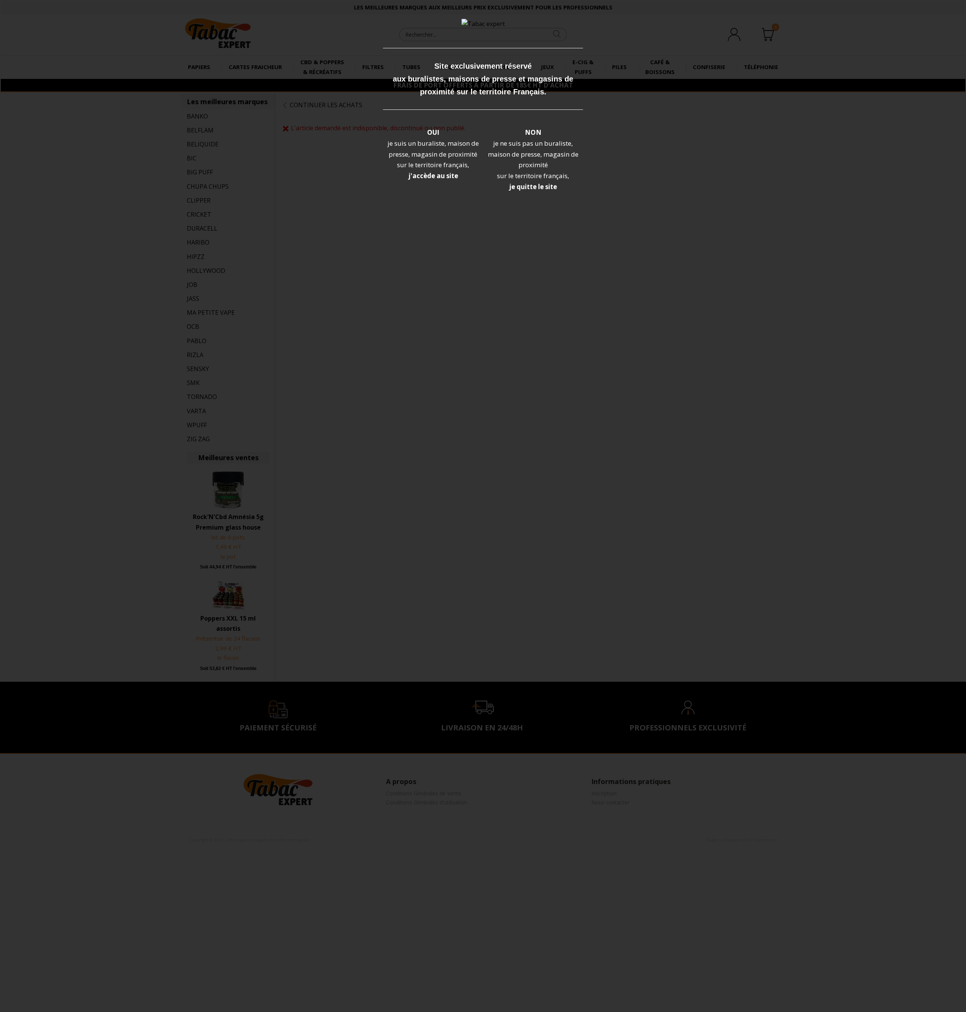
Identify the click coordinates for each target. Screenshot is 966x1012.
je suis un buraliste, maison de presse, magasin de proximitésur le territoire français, (433, 154)
